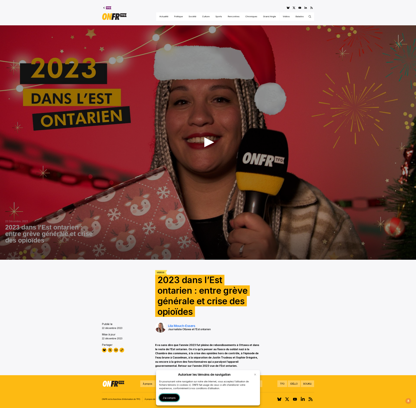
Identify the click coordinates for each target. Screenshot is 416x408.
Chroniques (251, 16)
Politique (178, 16)
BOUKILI (307, 383)
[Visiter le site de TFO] (107, 8)
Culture (206, 16)
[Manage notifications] (408, 400)
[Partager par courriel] (116, 350)
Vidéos (286, 16)
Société (192, 16)
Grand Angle (269, 16)
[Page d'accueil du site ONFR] (114, 16)
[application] (208, 142)
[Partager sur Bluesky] (104, 350)
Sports (218, 16)
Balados (300, 16)
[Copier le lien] (121, 350)
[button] (255, 374)
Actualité (163, 16)
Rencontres (234, 16)
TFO (282, 383)
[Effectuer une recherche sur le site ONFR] (309, 16)
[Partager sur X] (110, 350)
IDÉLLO (294, 383)
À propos (147, 383)
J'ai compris (169, 397)
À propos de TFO (152, 399)
